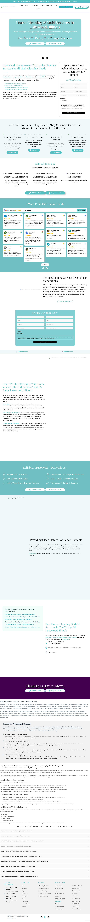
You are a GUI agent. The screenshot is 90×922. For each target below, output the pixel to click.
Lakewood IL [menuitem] (58, 901)
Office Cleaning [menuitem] (43, 896)
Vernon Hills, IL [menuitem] (76, 909)
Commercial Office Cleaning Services (16, 89)
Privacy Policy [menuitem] (25, 904)
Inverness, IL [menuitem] (75, 896)
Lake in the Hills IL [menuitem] (60, 898)
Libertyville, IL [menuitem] (76, 901)
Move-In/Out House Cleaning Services (16, 87)
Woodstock (29, 77)
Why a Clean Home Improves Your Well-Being (18, 619)
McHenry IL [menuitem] (58, 904)
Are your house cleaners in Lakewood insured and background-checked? (45, 841)
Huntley (65, 637)
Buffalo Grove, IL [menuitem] (77, 885)
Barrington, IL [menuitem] (59, 888)
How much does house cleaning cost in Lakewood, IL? (45, 831)
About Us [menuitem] (27, 5)
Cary (11, 77)
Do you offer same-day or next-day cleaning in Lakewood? (45, 866)
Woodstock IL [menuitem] (59, 909)
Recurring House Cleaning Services (15, 83)
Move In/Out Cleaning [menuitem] (44, 893)
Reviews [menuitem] (42, 5)
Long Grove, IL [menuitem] (76, 903)
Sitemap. (13, 918)
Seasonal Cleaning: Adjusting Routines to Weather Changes (22, 627)
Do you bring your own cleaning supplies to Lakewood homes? (45, 851)
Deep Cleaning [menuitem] (42, 891)
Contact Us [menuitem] (25, 896)
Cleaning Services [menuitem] (43, 886)
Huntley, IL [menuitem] (58, 896)
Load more (45, 264)
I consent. (64, 100)
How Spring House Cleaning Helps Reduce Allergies (20, 614)
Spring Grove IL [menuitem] (59, 906)
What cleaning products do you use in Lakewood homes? (45, 871)
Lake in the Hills (40, 77)
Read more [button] (6, 227)
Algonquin (17, 77)
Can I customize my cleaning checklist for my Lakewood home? (45, 876)
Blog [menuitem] (23, 891)
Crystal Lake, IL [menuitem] (59, 893)
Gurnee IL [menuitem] (75, 893)
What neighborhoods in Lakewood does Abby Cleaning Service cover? (45, 856)
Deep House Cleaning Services (14, 85)
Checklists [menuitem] (49, 5)
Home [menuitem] (21, 5)
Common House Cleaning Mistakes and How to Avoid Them (22, 622)
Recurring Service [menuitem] (43, 888)
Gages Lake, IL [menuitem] (76, 888)
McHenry (42, 75)
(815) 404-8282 (10, 894)
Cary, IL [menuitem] (57, 891)
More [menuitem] (38, 9)
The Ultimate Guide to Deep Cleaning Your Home (19, 624)
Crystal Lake (6, 77)
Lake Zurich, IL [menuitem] (76, 898)
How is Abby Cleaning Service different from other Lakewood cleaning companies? (45, 861)
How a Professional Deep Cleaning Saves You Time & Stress (22, 617)
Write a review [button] (81, 210)
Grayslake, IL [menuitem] (76, 891)
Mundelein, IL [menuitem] (76, 906)
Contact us (32, 553)
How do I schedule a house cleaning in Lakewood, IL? (45, 846)
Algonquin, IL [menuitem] (59, 886)
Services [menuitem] (34, 5)
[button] (38, 5)
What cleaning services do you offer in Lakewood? (45, 836)
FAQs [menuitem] (55, 5)
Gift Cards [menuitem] (25, 901)
